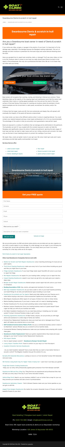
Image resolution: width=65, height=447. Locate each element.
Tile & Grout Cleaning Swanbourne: (14, 266)
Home (4, 22)
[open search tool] (58, 7)
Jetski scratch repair (13, 148)
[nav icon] (61, 7)
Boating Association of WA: (12, 287)
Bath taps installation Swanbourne (14, 290)
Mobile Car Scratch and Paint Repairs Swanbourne (19, 262)
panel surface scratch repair (46, 154)
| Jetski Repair (47, 415)
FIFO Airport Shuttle (10, 338)
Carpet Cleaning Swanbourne (12, 278)
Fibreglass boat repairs (32, 415)
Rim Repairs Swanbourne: (11, 275)
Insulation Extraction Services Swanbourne (16, 346)
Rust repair (41, 148)
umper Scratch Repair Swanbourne (15, 282)
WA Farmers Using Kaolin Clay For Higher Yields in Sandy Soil (21, 362)
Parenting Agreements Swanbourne (14, 315)
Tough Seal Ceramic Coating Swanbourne (15, 365)
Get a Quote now (40, 82)
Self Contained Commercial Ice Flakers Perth (17, 325)
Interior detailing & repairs (15, 154)
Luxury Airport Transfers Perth (13, 343)
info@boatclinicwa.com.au (42, 420)
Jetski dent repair (12, 151)
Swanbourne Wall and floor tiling (12, 371)
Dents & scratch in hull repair (46, 151)
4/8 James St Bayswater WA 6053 (40, 430)
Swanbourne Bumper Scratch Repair (35, 341)
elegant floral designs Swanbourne (13, 389)
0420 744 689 (9, 82)
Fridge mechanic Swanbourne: (13, 271)
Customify (30, 444)
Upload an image (39, 236)
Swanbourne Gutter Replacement (14, 334)
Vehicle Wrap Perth (8, 377)
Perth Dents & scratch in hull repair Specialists (16, 254)
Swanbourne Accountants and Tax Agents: (17, 294)
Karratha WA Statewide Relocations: (13, 356)
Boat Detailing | (18, 415)
